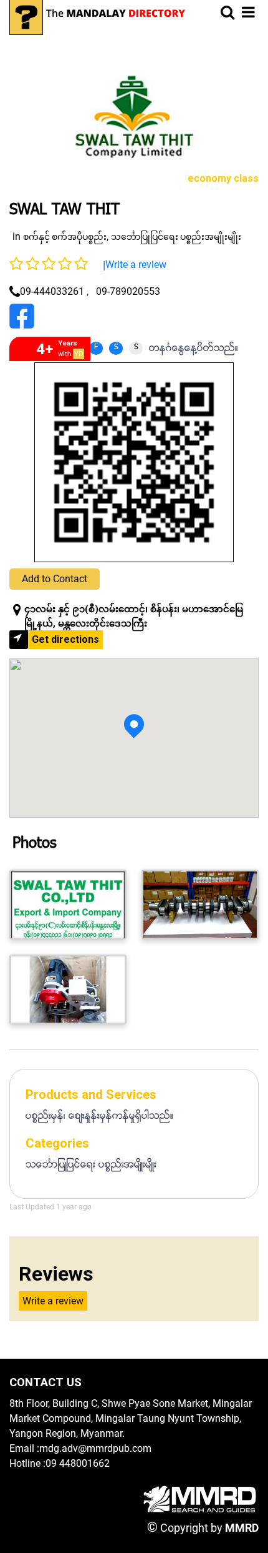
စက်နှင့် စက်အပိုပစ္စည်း (65, 237)
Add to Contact (54, 579)
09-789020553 (128, 291)
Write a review (135, 264)
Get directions (65, 639)
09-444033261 (52, 291)
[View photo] (68, 905)
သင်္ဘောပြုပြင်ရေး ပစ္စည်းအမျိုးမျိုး (176, 237)
